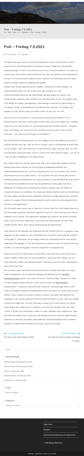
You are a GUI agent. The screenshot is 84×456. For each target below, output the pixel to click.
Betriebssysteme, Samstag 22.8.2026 (17, 375)
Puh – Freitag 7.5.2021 (39, 32)
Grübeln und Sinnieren (17, 12)
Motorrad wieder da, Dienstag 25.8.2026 (18, 362)
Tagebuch (25, 54)
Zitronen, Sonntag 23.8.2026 (14, 371)
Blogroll (47, 430)
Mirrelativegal (62, 283)
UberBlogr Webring (53, 443)
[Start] (5, 32)
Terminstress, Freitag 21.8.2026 (15, 380)
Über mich (48, 424)
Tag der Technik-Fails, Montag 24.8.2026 (18, 366)
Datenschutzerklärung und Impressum (59, 435)
